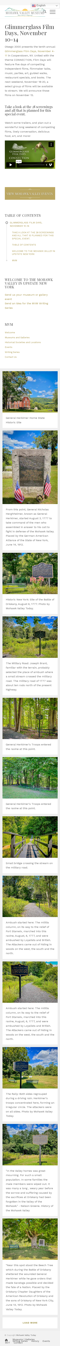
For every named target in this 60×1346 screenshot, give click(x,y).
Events (8, 347)
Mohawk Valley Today (26, 1335)
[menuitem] (43, 11)
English (41, 5)
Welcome (10, 332)
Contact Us (11, 357)
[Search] (43, 11)
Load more (30, 1323)
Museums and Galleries (17, 337)
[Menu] (51, 11)
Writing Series (12, 352)
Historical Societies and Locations (23, 342)
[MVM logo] (24, 11)
